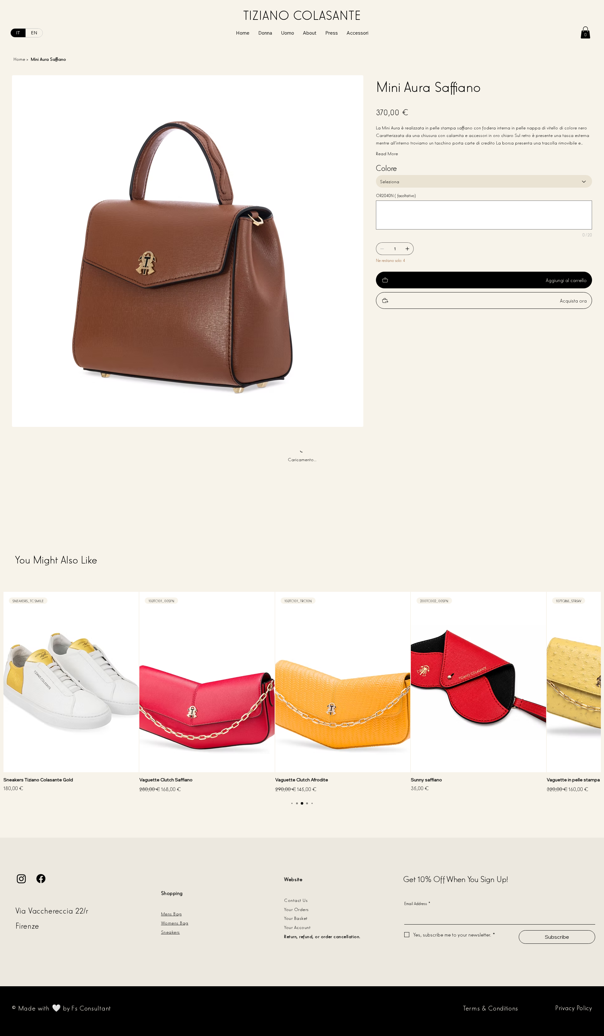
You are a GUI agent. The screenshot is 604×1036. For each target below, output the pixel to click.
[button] (585, 32)
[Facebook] (41, 879)
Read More (387, 153)
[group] (302, 693)
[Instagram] (21, 879)
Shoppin (170, 892)
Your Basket (295, 918)
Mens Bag (171, 913)
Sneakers (170, 932)
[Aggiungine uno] (407, 248)
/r (87, 910)
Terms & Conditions (490, 1007)
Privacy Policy (573, 1007)
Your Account (297, 927)
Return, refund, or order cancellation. (322, 936)
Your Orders (296, 909)
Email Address (417, 903)
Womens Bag (174, 923)
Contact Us (296, 900)
